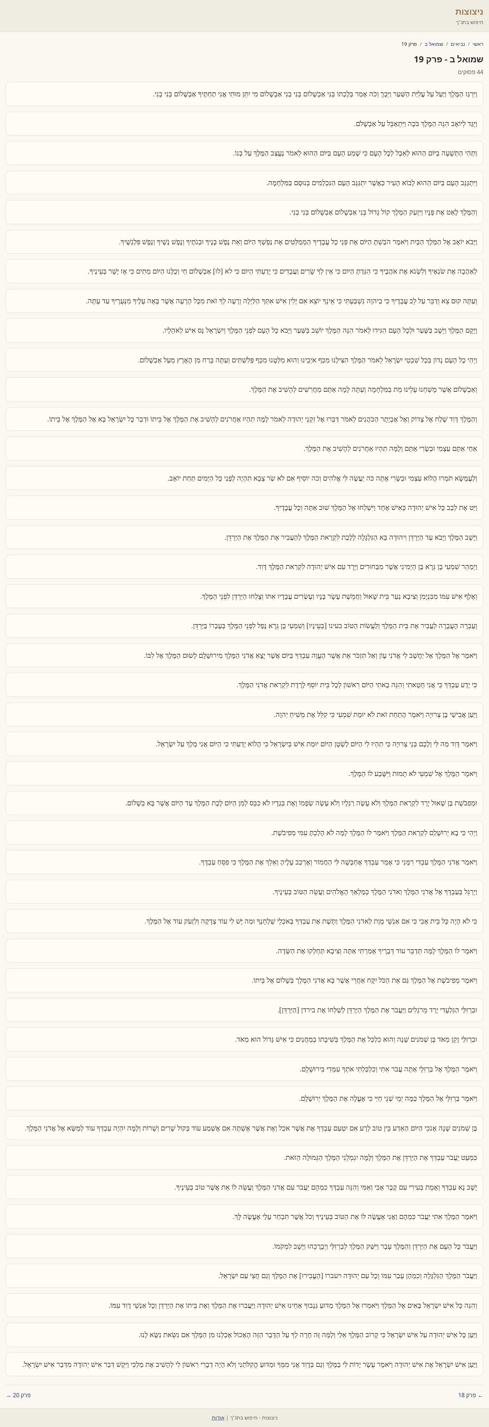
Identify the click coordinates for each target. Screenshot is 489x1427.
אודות (218, 1417)
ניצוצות (469, 11)
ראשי (478, 43)
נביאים (458, 43)
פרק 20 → (18, 1395)
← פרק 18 (470, 1395)
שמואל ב (434, 43)
